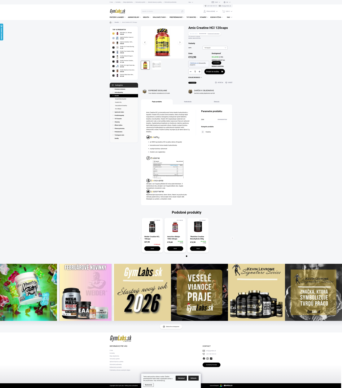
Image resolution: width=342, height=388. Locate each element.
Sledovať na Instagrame (172, 326)
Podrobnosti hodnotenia (213, 33)
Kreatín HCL (118, 102)
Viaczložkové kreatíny (121, 105)
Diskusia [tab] (216, 102)
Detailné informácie (194, 77)
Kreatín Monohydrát (120, 99)
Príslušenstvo (118, 131)
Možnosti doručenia (218, 66)
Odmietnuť (181, 378)
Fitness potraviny (119, 128)
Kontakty (118, 2)
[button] (186, 256)
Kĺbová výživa (118, 125)
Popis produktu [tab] (157, 102)
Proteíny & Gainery (120, 89)
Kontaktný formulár (211, 364)
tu (164, 380)
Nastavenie (148, 385)
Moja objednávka (128, 2)
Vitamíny (117, 122)
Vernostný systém (140, 2)
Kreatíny (208, 132)
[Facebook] (204, 358)
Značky (117, 138)
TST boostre (118, 118)
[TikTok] (211, 358)
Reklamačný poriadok (116, 367)
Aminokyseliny (119, 92)
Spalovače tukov (119, 112)
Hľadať (182, 11)
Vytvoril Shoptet (214, 385)
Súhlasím (193, 378)
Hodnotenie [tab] (187, 102)
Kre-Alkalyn (118, 108)
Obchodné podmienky (170, 2)
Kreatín (117, 95)
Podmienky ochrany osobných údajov (120, 370)
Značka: (194, 38)
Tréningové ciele (119, 135)
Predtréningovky (119, 115)
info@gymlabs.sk (211, 350)
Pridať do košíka (212, 72)
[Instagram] (207, 358)
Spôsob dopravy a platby (155, 2)
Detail (152, 248)
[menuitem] (118, 17)
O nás (111, 2)
